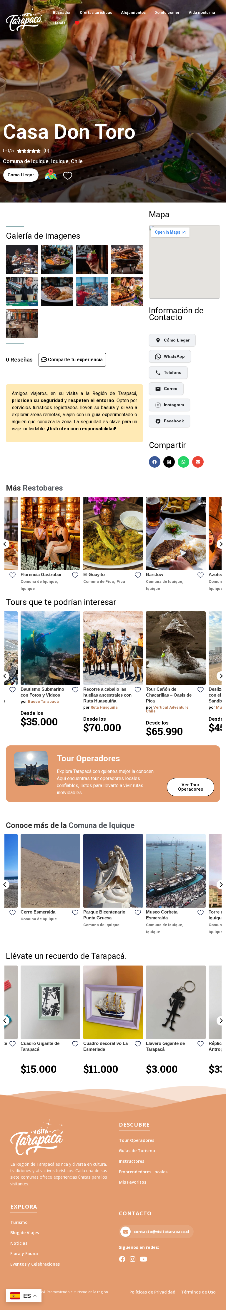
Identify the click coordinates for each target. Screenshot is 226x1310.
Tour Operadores (136, 1140)
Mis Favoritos (132, 1182)
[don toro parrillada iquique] (127, 259)
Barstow (154, 574)
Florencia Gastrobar (41, 574)
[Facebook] (154, 462)
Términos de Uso (198, 1292)
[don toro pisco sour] (22, 291)
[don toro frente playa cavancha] (92, 291)
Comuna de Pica (98, 581)
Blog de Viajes (24, 1232)
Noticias (18, 1243)
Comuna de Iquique (26, 161)
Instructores (131, 1161)
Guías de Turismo (137, 1150)
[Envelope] (198, 462)
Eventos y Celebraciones (35, 1264)
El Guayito (94, 574)
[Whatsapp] (183, 462)
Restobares (43, 488)
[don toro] (22, 323)
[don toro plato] (57, 259)
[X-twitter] (169, 462)
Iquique (60, 161)
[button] (4, 544)
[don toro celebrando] (22, 259)
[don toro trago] (92, 259)
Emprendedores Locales (143, 1172)
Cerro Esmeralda (38, 911)
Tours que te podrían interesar (61, 602)
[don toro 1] (127, 291)
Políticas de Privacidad (152, 1292)
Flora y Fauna (24, 1253)
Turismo (19, 1222)
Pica (121, 581)
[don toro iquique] (57, 291)
